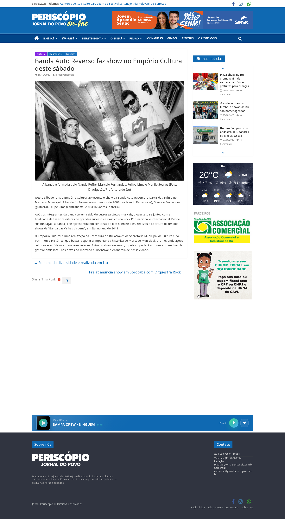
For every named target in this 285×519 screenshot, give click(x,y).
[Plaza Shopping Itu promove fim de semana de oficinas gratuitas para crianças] (205, 75)
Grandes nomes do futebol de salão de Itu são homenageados (234, 107)
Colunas (116, 38)
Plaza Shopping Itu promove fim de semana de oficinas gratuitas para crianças (110, 3)
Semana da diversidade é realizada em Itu (71, 262)
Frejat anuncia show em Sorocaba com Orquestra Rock (137, 272)
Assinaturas (154, 38)
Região (134, 38)
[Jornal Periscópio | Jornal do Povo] (36, 38)
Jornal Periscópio (64, 74)
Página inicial (198, 507)
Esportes (68, 38)
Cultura (41, 54)
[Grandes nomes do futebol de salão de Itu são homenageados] (205, 103)
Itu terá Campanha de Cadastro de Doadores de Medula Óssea (234, 132)
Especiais (187, 38)
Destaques (55, 54)
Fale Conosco (215, 507)
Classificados (207, 38)
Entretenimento (92, 38)
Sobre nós (247, 507)
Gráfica (172, 38)
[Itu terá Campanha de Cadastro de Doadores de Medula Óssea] (205, 128)
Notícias (48, 38)
